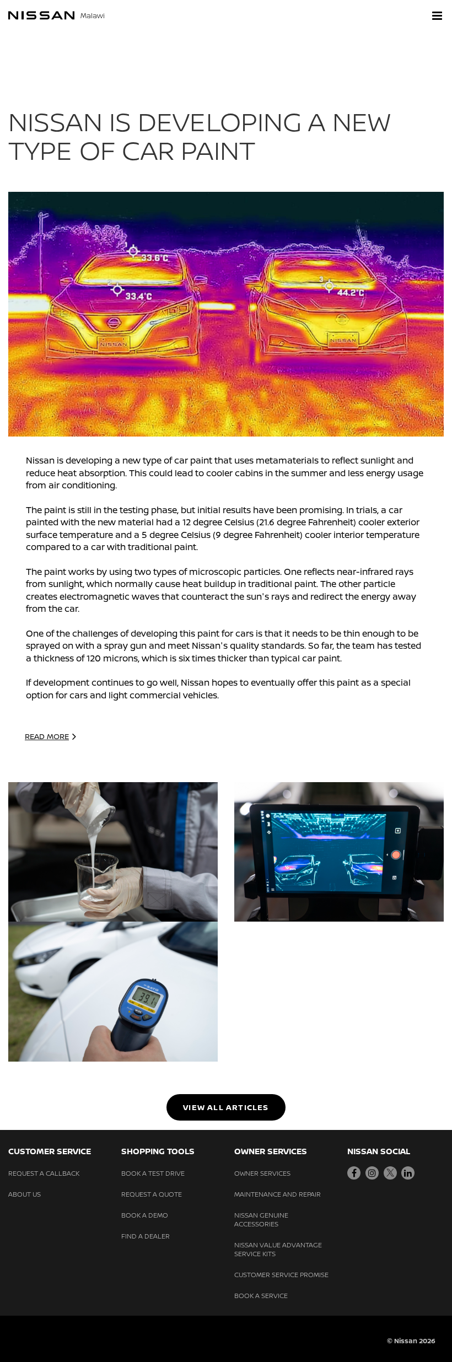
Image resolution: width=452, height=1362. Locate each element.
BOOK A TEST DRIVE (153, 1173)
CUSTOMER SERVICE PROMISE (281, 1274)
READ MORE (47, 736)
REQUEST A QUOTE (151, 1194)
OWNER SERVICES (262, 1173)
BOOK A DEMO (144, 1215)
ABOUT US (24, 1194)
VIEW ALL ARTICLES (225, 1107)
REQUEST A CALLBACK (43, 1173)
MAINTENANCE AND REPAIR (277, 1194)
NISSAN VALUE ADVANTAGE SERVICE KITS (278, 1249)
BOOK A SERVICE (261, 1295)
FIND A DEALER (145, 1236)
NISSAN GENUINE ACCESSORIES (261, 1219)
